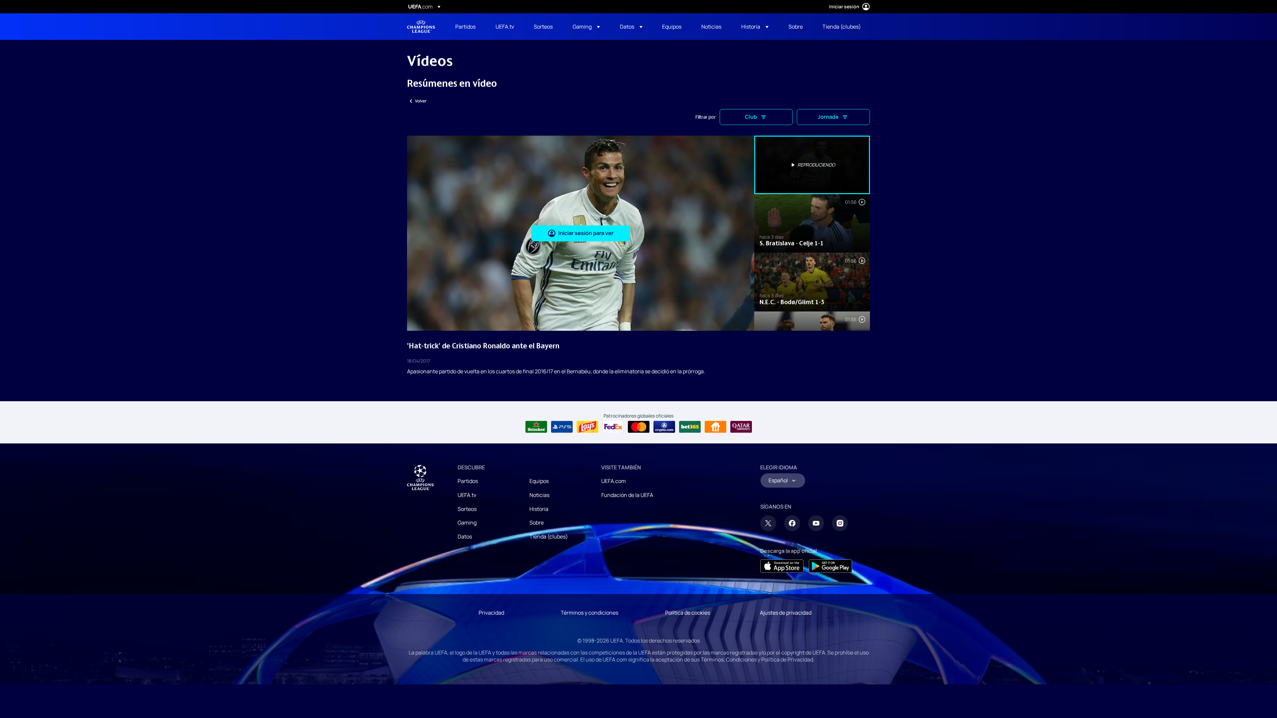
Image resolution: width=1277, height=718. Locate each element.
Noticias (539, 495)
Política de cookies (687, 612)
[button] (586, 26)
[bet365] (690, 427)
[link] (465, 26)
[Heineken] (536, 427)
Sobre (536, 522)
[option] (812, 165)
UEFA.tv (467, 495)
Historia (538, 509)
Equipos (539, 481)
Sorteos (467, 509)
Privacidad (491, 612)
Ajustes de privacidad (785, 612)
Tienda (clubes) (548, 536)
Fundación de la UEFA (627, 495)
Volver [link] (421, 101)
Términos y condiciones (589, 612)
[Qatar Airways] (741, 427)
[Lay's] (587, 427)
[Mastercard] (638, 427)
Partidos (468, 481)
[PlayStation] (562, 427)
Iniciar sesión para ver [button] (586, 233)
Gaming (467, 522)
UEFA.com (613, 481)
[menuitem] (467, 26)
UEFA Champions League (421, 26)
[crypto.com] (664, 427)
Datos (465, 536)
